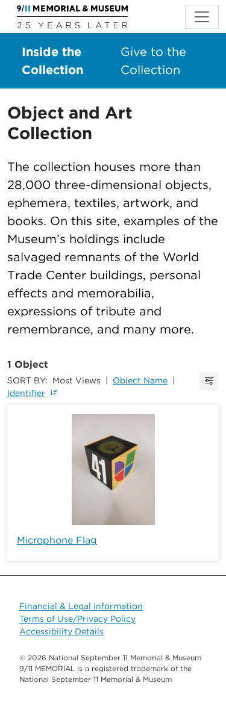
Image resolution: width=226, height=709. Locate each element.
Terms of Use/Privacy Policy (77, 619)
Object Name (140, 380)
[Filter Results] (209, 381)
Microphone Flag (57, 540)
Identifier (26, 393)
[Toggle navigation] (202, 17)
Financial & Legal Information (81, 606)
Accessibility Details (61, 631)
